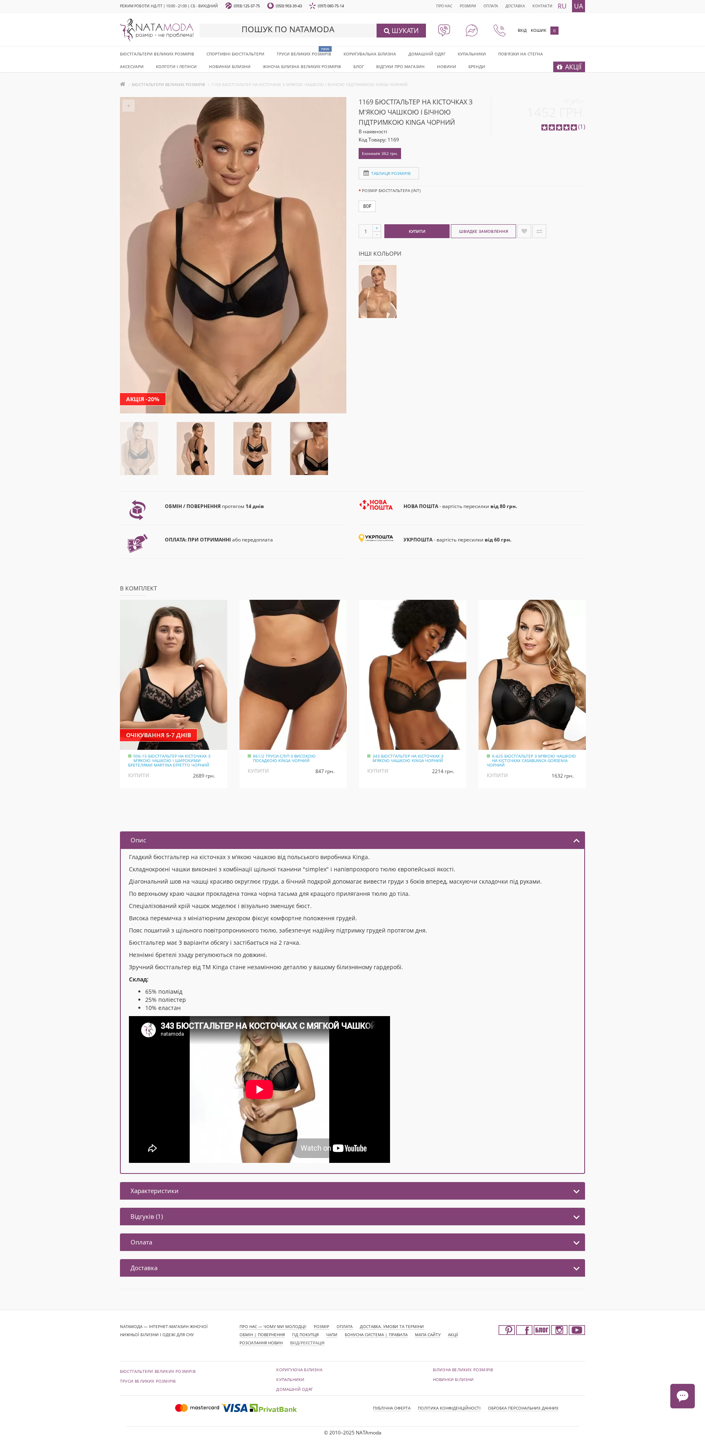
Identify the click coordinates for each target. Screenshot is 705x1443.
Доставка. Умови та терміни (392, 1326)
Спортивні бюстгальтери (235, 54)
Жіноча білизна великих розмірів (302, 66)
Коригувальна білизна (370, 54)
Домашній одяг (427, 54)
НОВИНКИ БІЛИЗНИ (230, 66)
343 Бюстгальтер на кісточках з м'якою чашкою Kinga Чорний (407, 758)
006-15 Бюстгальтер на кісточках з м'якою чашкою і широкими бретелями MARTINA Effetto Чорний (169, 760)
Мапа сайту (428, 1334)
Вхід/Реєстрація (307, 1343)
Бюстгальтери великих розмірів (157, 54)
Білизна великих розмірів (463, 1369)
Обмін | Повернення (262, 1334)
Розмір (321, 1326)
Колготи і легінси (176, 66)
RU (562, 6)
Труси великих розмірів (304, 54)
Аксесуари (132, 66)
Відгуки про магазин (400, 66)
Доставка (515, 6)
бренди (476, 66)
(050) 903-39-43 (289, 6)
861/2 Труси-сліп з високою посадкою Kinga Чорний (284, 758)
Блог (358, 66)
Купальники (472, 54)
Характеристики (155, 1191)
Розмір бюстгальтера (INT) (391, 190)
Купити (417, 231)
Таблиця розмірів (390, 173)
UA (578, 6)
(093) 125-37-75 (247, 6)
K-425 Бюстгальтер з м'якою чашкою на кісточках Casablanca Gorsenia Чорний (531, 760)
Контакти (542, 6)
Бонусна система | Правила (376, 1334)
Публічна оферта (391, 1408)
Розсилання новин (261, 1343)
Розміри (468, 6)
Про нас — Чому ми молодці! (272, 1326)
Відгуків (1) (147, 1216)
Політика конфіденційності (449, 1408)
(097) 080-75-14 (331, 6)
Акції (453, 1334)
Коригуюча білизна (299, 1369)
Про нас (444, 6)
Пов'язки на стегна (520, 54)
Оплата (490, 6)
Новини (446, 66)
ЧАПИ (331, 1334)
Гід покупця (305, 1334)
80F (367, 206)
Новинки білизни (453, 1379)
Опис (138, 840)
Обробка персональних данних (523, 1408)
